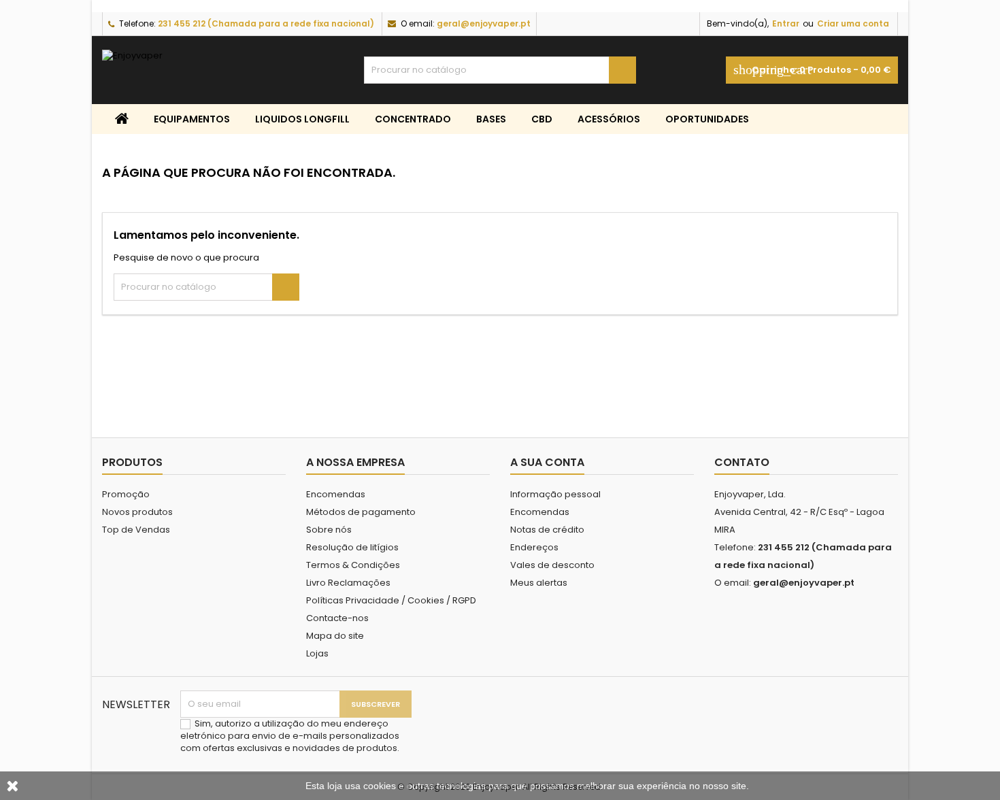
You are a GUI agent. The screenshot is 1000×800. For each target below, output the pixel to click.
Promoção (126, 494)
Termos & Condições (353, 565)
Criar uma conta (853, 23)
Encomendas (335, 494)
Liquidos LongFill (302, 119)
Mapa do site (335, 635)
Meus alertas (538, 582)
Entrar (785, 23)
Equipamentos (192, 119)
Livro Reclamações (348, 582)
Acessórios (609, 119)
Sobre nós (329, 529)
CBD (541, 119)
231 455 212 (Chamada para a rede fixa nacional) (266, 23)
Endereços (534, 547)
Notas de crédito (547, 529)
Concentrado (413, 119)
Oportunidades (707, 119)
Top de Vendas (136, 529)
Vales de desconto (552, 565)
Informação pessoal (555, 494)
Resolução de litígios (352, 547)
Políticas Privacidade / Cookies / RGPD (391, 600)
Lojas (317, 653)
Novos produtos (137, 511)
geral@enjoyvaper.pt (484, 23)
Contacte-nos (337, 618)
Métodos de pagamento (361, 511)
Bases (491, 119)
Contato (741, 462)
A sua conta (547, 462)
